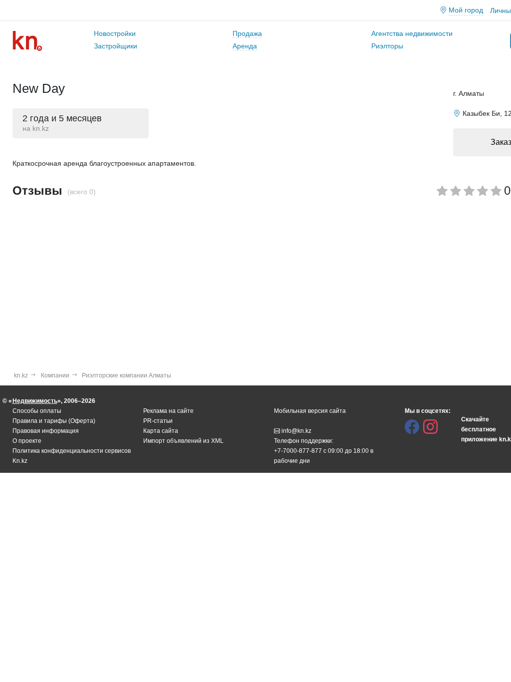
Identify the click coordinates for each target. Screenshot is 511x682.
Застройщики (115, 46)
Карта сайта (160, 430)
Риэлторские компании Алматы (126, 375)
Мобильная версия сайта (310, 410)
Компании (55, 375)
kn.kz (21, 375)
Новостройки (115, 33)
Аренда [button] (245, 46)
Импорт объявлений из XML (183, 440)
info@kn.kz (296, 430)
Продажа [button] (247, 33)
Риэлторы (387, 46)
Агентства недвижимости (412, 33)
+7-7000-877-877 (298, 450)
